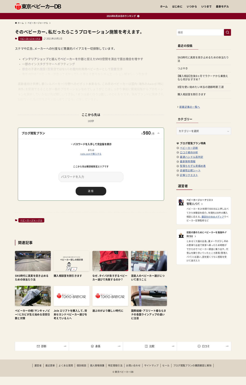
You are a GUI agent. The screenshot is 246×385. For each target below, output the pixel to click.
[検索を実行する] (227, 32)
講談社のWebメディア (213, 217)
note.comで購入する (90, 154)
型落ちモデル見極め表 (193, 166)
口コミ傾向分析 (189, 152)
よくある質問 (66, 365)
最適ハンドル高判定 (191, 157)
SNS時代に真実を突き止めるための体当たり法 (203, 59)
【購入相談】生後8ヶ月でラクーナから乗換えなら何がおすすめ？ (203, 78)
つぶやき (183, 68)
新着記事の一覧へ (189, 107)
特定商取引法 (115, 365)
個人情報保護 (97, 365)
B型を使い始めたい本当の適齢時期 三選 (201, 87)
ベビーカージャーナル (30, 39)
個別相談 (81, 365)
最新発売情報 (187, 161)
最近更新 (50, 365)
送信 (91, 191)
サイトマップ (151, 365)
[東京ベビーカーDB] (38, 6)
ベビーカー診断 (189, 148)
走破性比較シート (190, 170)
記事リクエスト (189, 175)
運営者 (38, 365)
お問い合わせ (133, 365)
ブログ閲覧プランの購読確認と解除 (192, 365)
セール (165, 365)
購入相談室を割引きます (192, 94)
